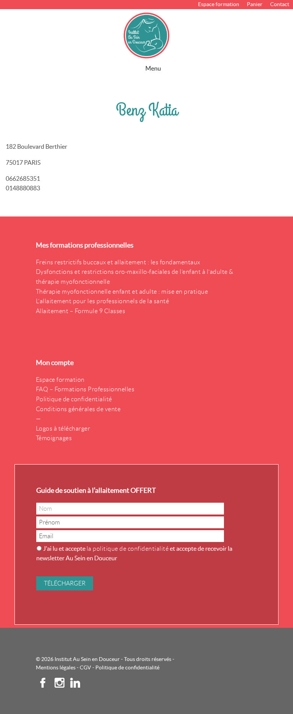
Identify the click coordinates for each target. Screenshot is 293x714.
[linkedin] (72, 685)
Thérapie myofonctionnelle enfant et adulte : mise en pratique (122, 291)
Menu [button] (153, 68)
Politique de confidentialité (74, 399)
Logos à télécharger (63, 428)
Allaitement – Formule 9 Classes (81, 311)
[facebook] (43, 685)
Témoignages (54, 438)
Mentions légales (56, 667)
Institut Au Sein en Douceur (146, 35)
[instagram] (56, 685)
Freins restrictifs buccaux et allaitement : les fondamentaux (118, 262)
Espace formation (218, 4)
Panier (254, 4)
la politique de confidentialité (128, 548)
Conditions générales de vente (78, 409)
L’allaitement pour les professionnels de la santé (102, 301)
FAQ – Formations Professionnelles (85, 389)
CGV (85, 667)
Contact (279, 4)
